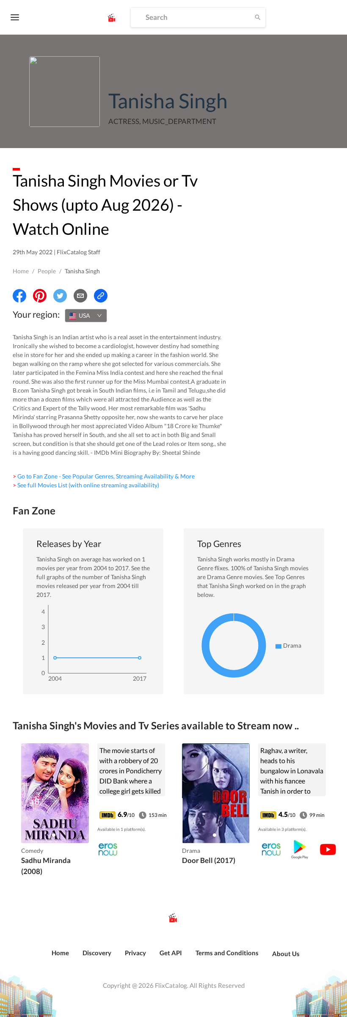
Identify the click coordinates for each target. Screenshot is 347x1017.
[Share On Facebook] (19, 295)
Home (21, 271)
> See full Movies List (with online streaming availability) (86, 485)
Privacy (135, 953)
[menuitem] (60, 957)
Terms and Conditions (227, 953)
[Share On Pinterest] (40, 295)
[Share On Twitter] (60, 295)
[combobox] (86, 315)
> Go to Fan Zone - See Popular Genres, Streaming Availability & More (104, 476)
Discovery (97, 953)
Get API (171, 953)
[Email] (80, 295)
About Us (286, 953)
